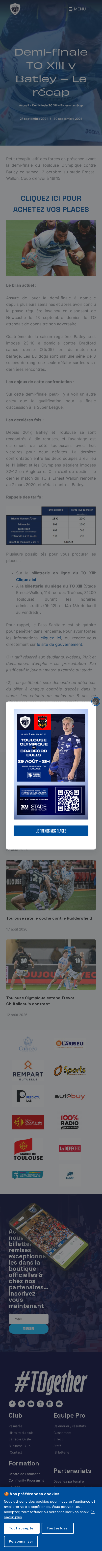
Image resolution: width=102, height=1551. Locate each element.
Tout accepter (22, 1528)
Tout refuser (58, 1528)
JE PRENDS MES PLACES (51, 830)
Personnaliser (21, 1541)
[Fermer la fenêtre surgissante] (95, 701)
